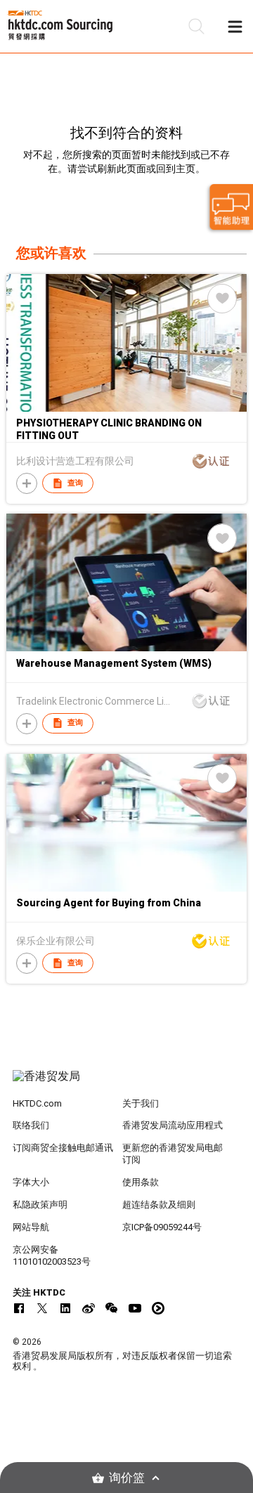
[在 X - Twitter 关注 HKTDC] (42, 1308)
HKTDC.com (37, 1103)
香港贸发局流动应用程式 (172, 1125)
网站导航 (31, 1227)
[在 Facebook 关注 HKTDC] (19, 1308)
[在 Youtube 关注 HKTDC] (135, 1308)
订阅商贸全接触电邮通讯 (63, 1147)
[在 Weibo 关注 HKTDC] (88, 1308)
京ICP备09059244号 (162, 1227)
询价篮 (127, 1478)
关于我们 (140, 1103)
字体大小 (31, 1182)
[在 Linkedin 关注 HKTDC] (65, 1308)
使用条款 (140, 1182)
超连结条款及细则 (158, 1204)
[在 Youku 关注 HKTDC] (158, 1308)
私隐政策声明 (40, 1204)
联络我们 (31, 1125)
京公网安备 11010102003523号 (52, 1255)
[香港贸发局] (126, 1083)
